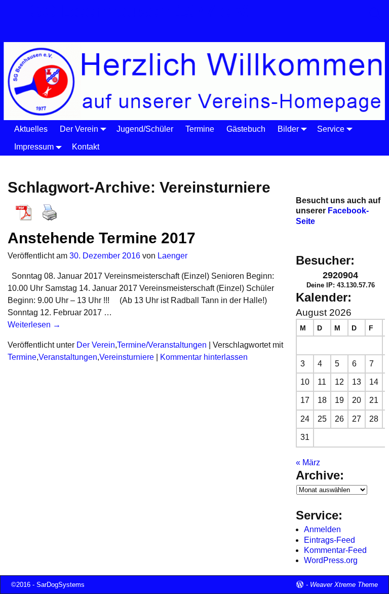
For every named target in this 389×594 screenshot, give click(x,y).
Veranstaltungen (67, 357)
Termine (199, 129)
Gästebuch (245, 129)
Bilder (288, 129)
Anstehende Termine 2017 (102, 238)
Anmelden (322, 529)
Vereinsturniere (126, 357)
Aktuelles (31, 129)
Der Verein (79, 129)
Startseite (27, 164)
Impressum (34, 146)
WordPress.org (331, 560)
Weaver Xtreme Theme (344, 584)
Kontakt (85, 146)
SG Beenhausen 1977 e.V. (140, 11)
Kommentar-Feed (335, 550)
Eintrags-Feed (329, 540)
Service (330, 129)
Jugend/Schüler (144, 129)
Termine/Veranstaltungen (162, 345)
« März (308, 462)
